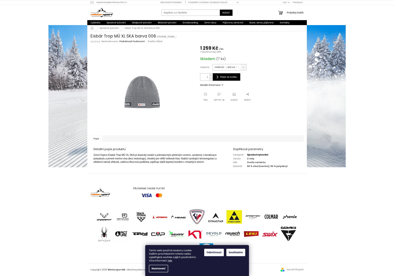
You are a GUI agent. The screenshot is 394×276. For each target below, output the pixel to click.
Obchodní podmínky (171, 2)
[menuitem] (95, 22)
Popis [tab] (96, 138)
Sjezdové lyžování (257, 154)
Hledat (226, 12)
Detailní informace (210, 85)
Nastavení (158, 268)
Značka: (155, 41)
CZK (285, 2)
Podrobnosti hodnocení (132, 41)
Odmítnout (214, 252)
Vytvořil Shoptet (295, 269)
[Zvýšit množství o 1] (211, 75)
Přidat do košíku (228, 77)
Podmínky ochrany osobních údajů (207, 2)
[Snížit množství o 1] (211, 79)
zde (170, 260)
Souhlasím (236, 252)
